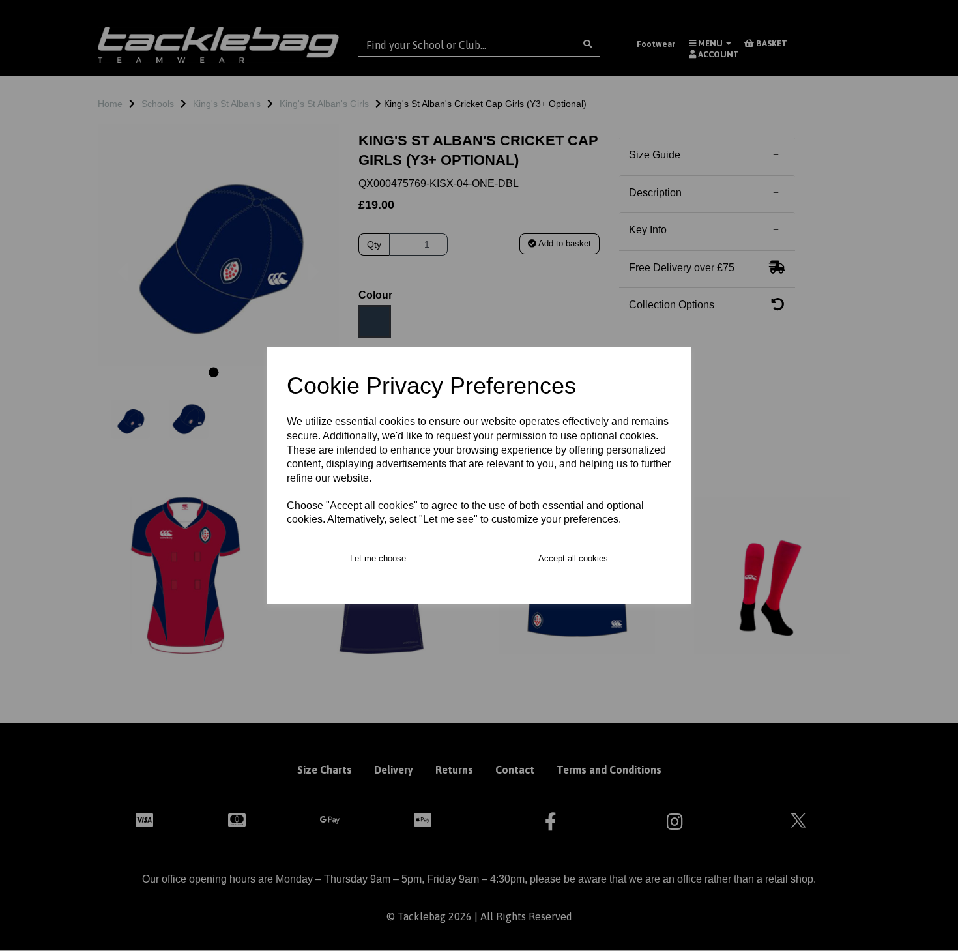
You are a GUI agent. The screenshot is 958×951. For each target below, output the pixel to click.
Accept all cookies (573, 558)
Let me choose (378, 558)
